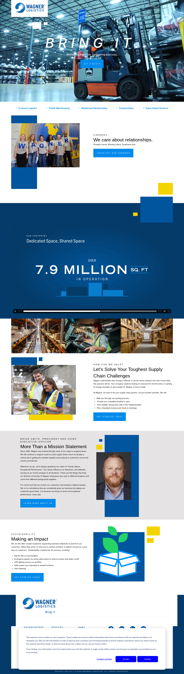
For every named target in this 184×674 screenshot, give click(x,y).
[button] (170, 6)
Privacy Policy (63, 671)
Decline (148, 659)
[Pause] (15, 311)
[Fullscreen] (169, 311)
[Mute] (165, 311)
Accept (126, 659)
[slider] (90, 311)
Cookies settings (104, 659)
